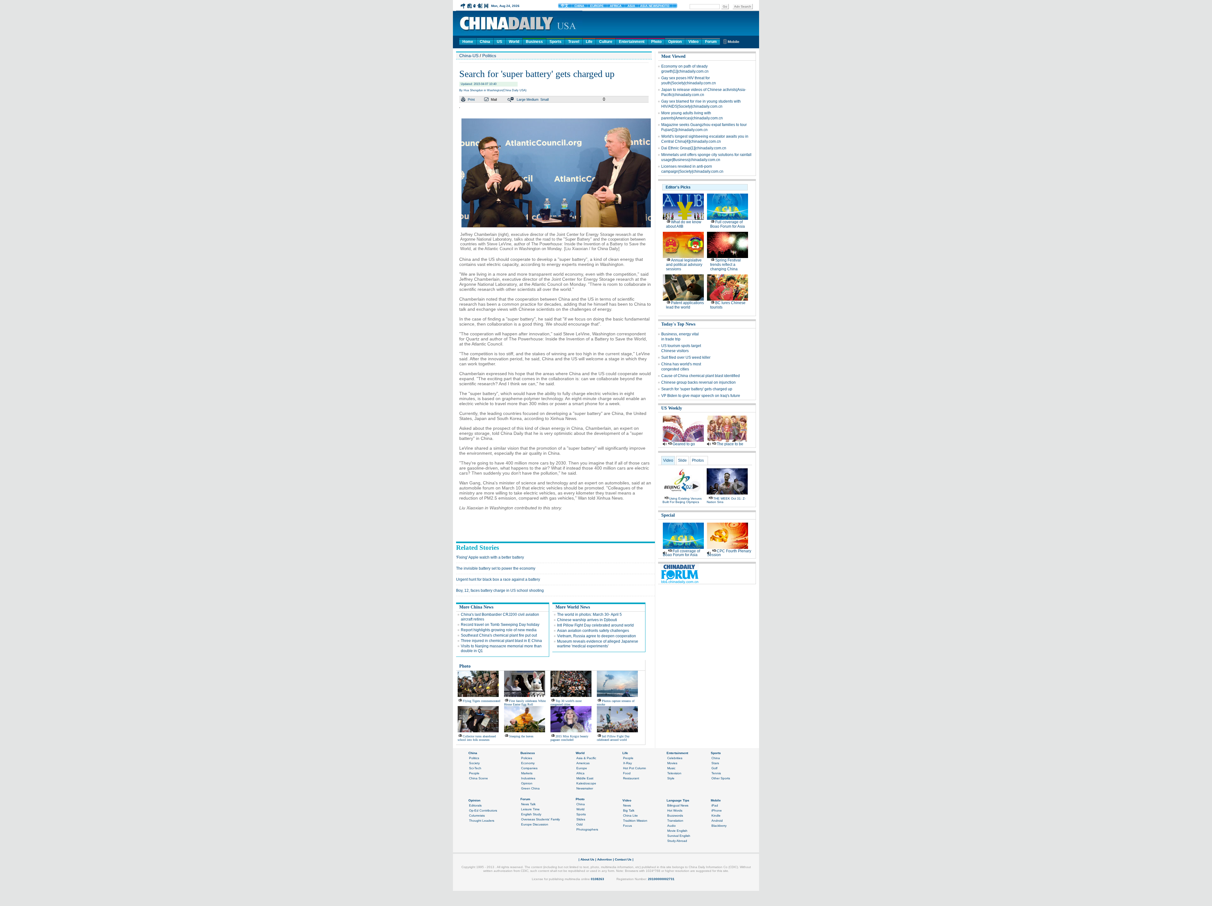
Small (544, 99)
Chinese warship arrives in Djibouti (587, 620)
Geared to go (684, 444)
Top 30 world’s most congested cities (566, 702)
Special (668, 515)
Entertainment (632, 41)
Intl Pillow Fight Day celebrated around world (595, 625)
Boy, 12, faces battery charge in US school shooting (500, 590)
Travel (573, 41)
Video (693, 41)
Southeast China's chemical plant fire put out (499, 635)
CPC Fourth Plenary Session (729, 553)
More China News (476, 607)
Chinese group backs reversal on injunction (698, 382)
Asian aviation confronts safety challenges (593, 630)
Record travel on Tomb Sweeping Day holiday (500, 624)
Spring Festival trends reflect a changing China (725, 264)
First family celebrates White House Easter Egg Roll (525, 702)
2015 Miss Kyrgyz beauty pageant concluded (569, 738)
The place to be (730, 444)
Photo (656, 41)
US (499, 41)
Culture (605, 41)
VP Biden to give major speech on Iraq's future (700, 395)
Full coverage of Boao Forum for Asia (727, 224)
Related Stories (477, 547)
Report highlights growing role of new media (499, 630)
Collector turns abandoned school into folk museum (477, 738)
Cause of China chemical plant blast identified (700, 376)
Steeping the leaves (521, 736)
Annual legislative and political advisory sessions (684, 264)
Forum (711, 41)
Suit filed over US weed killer (685, 357)
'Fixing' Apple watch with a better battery (490, 557)
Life (589, 41)
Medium (532, 99)
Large (521, 99)
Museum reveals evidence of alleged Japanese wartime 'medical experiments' (597, 643)
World (514, 41)
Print (471, 99)
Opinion (675, 41)
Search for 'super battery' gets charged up (696, 389)
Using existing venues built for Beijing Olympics (682, 500)
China (485, 41)
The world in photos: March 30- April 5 (589, 614)
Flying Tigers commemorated (481, 701)
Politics (489, 55)
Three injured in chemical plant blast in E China (501, 641)
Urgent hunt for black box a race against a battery (498, 579)
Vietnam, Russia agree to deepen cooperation (596, 636)
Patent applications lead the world (685, 305)
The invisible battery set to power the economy (495, 568)
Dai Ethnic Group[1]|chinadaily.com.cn (693, 148)
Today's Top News (678, 324)
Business (534, 41)
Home (467, 41)
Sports (555, 41)
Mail (494, 99)
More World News (573, 607)
